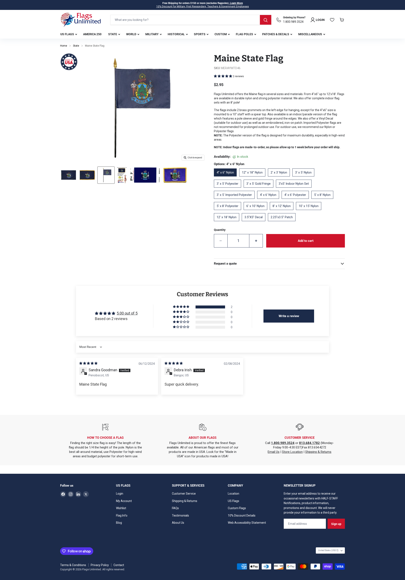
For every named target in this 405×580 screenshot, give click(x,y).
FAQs (175, 508)
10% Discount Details (241, 515)
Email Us (273, 452)
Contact (118, 565)
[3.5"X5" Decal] (255, 222)
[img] (88, 363)
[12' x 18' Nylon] (228, 222)
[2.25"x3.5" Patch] (283, 222)
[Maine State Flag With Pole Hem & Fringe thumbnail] (87, 175)
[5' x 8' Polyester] (229, 211)
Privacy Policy (100, 565)
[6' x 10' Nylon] (257, 211)
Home (63, 45)
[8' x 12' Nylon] (283, 211)
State (113, 34)
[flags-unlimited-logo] (81, 20)
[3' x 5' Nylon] (304, 178)
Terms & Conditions (73, 565)
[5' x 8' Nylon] (323, 200)
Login (119, 493)
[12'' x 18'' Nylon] (253, 178)
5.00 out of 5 (127, 313)
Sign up (336, 524)
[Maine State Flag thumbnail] (68, 175)
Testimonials (180, 515)
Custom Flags (237, 508)
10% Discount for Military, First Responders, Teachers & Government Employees (202, 6)
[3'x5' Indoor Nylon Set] (295, 189)
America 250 (92, 34)
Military (152, 34)
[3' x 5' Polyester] (229, 189)
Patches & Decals (276, 34)
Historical (176, 34)
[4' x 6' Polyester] (296, 200)
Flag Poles (245, 34)
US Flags (67, 34)
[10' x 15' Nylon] (310, 211)
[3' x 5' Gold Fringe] (260, 189)
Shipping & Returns (318, 452)
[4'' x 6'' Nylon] (226, 178)
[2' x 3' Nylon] (280, 178)
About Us (178, 522)
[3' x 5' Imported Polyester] (235, 200)
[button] (223, 76)
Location (233, 493)
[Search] (265, 20)
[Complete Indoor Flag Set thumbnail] (121, 175)
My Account (124, 501)
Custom (221, 34)
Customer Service (184, 493)
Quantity (219, 229)
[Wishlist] (332, 19)
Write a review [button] (289, 316)
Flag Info (121, 515)
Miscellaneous (310, 34)
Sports (200, 34)
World (131, 34)
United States (328, 550)
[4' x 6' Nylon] (269, 200)
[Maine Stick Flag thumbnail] (106, 175)
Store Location (292, 452)
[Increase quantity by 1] (256, 241)
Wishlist (121, 508)
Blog (119, 522)
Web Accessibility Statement (247, 522)
